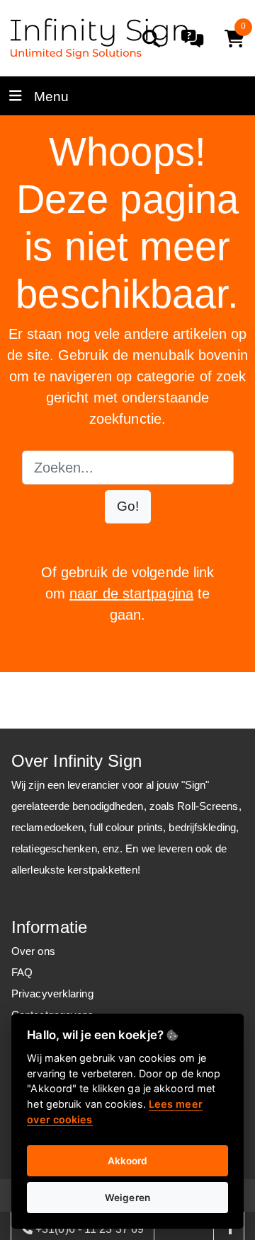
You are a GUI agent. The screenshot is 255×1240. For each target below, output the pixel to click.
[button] (128, 506)
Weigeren (127, 1197)
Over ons (33, 951)
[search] (151, 38)
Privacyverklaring (52, 993)
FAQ (22, 972)
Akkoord (128, 1160)
